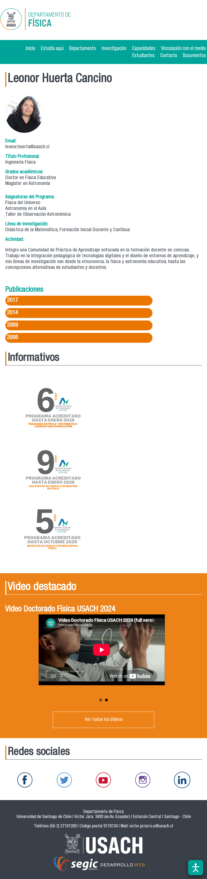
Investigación (114, 48)
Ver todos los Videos (103, 719)
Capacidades (144, 48)
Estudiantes (143, 55)
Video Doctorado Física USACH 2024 (60, 610)
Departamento (82, 48)
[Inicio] (51, 20)
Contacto (168, 55)
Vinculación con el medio (183, 48)
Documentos (194, 55)
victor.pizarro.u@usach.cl (151, 826)
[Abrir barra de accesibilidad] (195, 867)
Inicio (30, 48)
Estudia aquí (52, 48)
